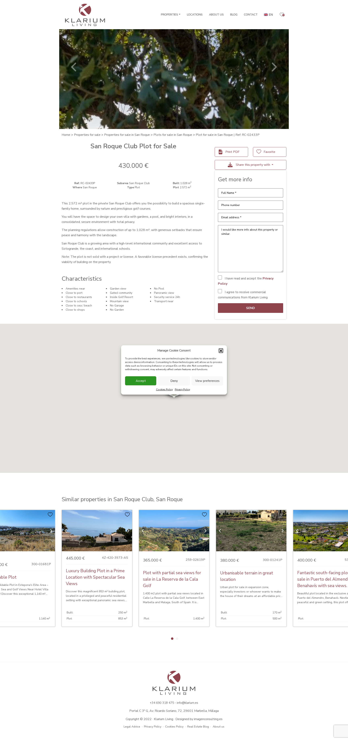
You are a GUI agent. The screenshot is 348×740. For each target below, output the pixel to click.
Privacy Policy (182, 389)
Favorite (269, 152)
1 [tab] (172, 638)
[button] (221, 351)
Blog (233, 14)
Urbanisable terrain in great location (246, 576)
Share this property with (253, 165)
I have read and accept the (245, 281)
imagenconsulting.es (208, 719)
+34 (153, 703)
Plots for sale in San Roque (172, 135)
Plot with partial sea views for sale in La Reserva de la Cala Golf (172, 579)
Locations (195, 14)
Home (66, 135)
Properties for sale (87, 135)
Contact (251, 14)
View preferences (207, 381)
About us (216, 14)
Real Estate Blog (198, 727)
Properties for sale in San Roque (127, 135)
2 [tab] (177, 638)
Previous (74, 67)
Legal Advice (132, 727)
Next (274, 67)
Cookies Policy (164, 389)
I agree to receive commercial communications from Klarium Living (243, 295)
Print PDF (232, 152)
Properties (169, 14)
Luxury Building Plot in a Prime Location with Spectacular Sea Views (95, 577)
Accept (141, 381)
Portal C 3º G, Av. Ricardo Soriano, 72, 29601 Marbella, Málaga (174, 711)
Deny (174, 381)
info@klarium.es (187, 703)
